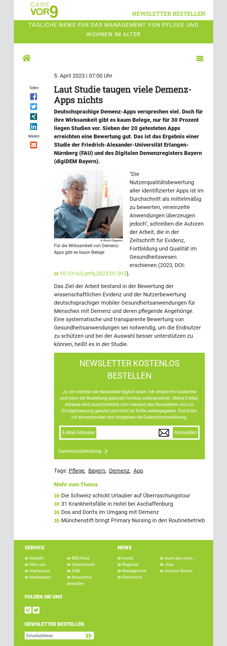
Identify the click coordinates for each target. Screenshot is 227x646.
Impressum (39, 570)
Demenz (119, 470)
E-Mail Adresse (78, 432)
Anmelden (185, 432)
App (138, 470)
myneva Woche (178, 570)
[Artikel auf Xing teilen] (34, 118)
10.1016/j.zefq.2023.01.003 (93, 273)
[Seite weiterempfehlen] (34, 146)
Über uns (37, 564)
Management (133, 570)
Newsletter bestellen (79, 580)
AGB (75, 570)
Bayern (96, 470)
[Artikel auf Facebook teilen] (34, 98)
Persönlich (131, 577)
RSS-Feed (80, 558)
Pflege (76, 470)
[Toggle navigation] (200, 59)
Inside (127, 558)
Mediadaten (39, 577)
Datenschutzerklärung (79, 451)
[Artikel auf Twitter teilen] (34, 108)
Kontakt (36, 558)
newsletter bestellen (168, 13)
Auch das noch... (179, 558)
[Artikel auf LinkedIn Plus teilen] (34, 128)
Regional (129, 564)
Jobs (169, 564)
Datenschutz (83, 564)
